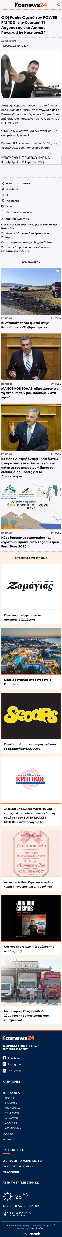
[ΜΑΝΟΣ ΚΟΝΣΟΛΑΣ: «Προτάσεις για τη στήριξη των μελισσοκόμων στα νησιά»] (31, 356)
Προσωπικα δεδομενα (18, 1166)
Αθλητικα (11, 1123)
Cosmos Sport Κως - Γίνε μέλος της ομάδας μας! (29, 948)
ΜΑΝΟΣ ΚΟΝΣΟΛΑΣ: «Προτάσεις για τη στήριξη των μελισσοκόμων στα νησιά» (30, 392)
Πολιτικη (6, 383)
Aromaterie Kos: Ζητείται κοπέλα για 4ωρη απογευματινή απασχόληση (30, 884)
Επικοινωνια (11, 1172)
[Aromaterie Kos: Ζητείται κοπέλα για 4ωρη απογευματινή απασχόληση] (31, 853)
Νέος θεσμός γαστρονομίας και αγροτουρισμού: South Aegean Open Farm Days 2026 (30, 541)
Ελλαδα (8, 1133)
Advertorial (8, 40)
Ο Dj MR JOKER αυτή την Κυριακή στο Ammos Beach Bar (29, 226)
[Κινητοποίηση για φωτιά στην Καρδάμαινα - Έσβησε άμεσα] (31, 291)
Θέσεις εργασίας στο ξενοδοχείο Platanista (28, 242)
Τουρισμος (12, 1113)
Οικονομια (12, 1108)
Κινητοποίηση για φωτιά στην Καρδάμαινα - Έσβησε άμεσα (25, 324)
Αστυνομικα (13, 1128)
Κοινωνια (6, 318)
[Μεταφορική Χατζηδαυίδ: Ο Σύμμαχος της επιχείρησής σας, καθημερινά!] (31, 982)
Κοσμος (8, 1139)
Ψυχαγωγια (11, 1118)
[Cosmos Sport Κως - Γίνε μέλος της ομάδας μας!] (31, 918)
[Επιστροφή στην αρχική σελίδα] (31, 5)
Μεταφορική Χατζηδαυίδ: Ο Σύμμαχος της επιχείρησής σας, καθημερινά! (27, 1015)
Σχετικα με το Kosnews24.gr (23, 1160)
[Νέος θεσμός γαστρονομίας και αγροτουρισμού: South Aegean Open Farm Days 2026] (31, 506)
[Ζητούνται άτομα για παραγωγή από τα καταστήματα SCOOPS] (31, 716)
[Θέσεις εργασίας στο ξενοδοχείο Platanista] (31, 651)
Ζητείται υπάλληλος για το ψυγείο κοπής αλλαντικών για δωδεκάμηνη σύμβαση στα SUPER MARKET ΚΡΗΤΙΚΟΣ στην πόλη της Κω (29, 815)
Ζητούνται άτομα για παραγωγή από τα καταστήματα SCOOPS (25, 248)
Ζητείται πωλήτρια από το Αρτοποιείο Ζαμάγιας (25, 235)
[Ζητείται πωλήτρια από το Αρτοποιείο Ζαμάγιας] (31, 587)
